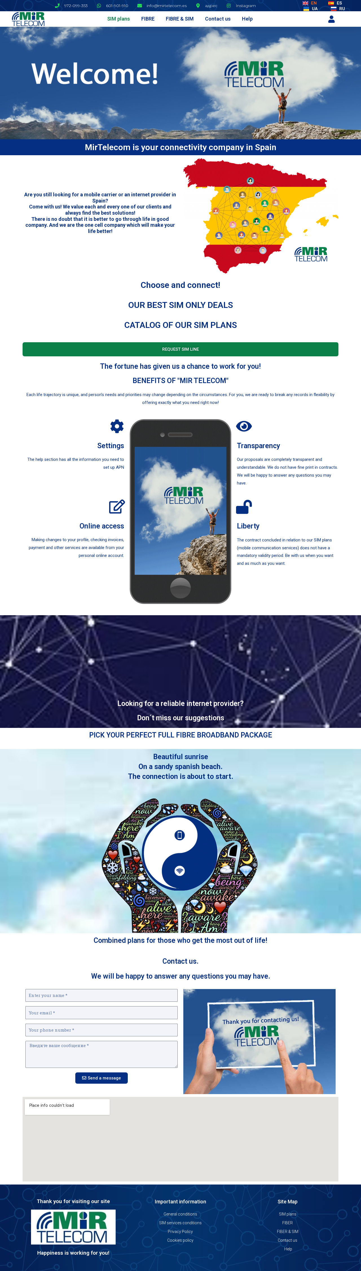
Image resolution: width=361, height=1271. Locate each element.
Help (247, 19)
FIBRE (148, 19)
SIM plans (118, 19)
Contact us (218, 19)
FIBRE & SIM (180, 19)
